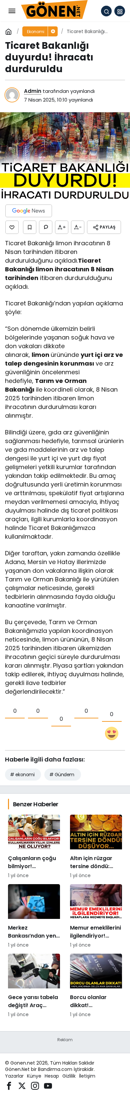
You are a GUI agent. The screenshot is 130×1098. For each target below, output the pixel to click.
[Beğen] (12, 227)
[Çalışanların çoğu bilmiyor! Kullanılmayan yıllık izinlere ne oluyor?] (34, 847)
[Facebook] (9, 1085)
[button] (119, 11)
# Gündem (61, 774)
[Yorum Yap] (45, 227)
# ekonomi (22, 774)
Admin (32, 91)
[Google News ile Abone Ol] (28, 210)
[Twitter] (22, 1085)
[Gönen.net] (54, 10)
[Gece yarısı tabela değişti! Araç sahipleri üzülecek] (34, 986)
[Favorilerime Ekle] (29, 227)
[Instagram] (35, 1085)
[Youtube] (48, 1085)
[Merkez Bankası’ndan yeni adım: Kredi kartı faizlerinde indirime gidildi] (34, 916)
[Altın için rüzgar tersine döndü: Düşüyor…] (96, 847)
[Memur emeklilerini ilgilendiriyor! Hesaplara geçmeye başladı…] (96, 916)
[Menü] (11, 11)
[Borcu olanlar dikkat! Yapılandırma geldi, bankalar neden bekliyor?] (96, 986)
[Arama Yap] (106, 11)
